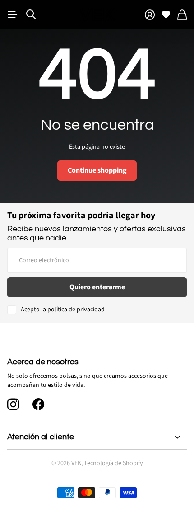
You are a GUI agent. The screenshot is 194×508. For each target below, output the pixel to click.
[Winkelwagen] (182, 15)
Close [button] (97, 437)
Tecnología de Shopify (113, 463)
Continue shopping (97, 170)
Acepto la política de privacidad (63, 309)
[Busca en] (31, 14)
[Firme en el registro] (150, 15)
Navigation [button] (12, 14)
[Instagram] (13, 404)
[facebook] (38, 404)
